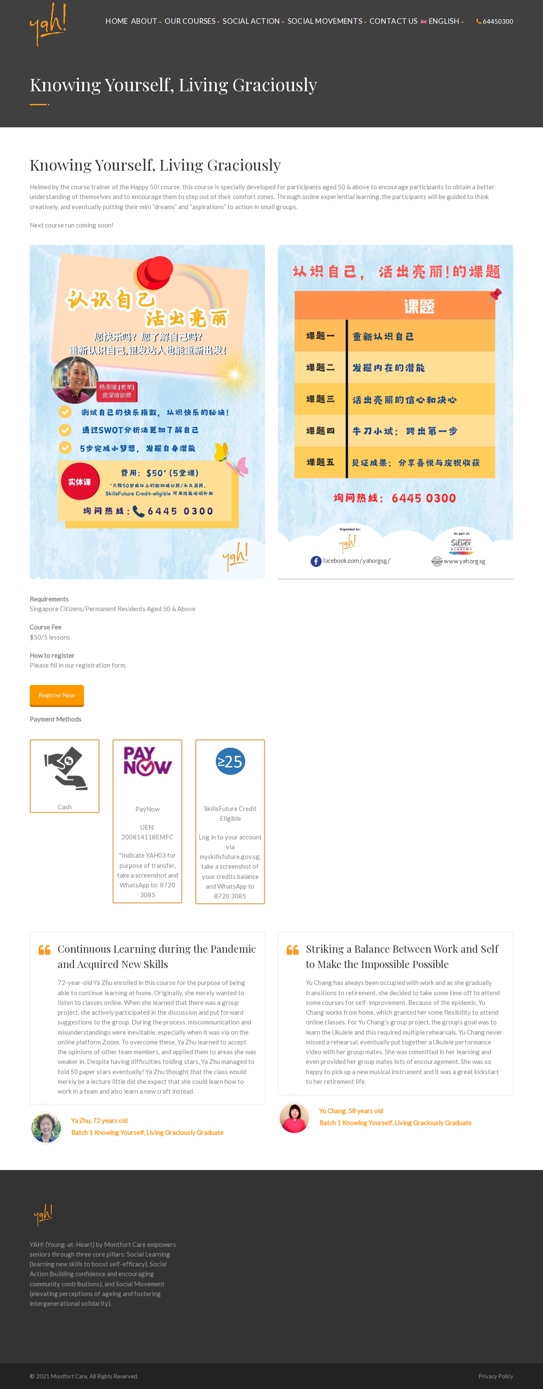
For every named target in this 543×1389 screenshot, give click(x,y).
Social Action (251, 21)
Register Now (57, 695)
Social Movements (325, 21)
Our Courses (190, 21)
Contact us (393, 21)
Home (117, 21)
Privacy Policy (496, 1376)
